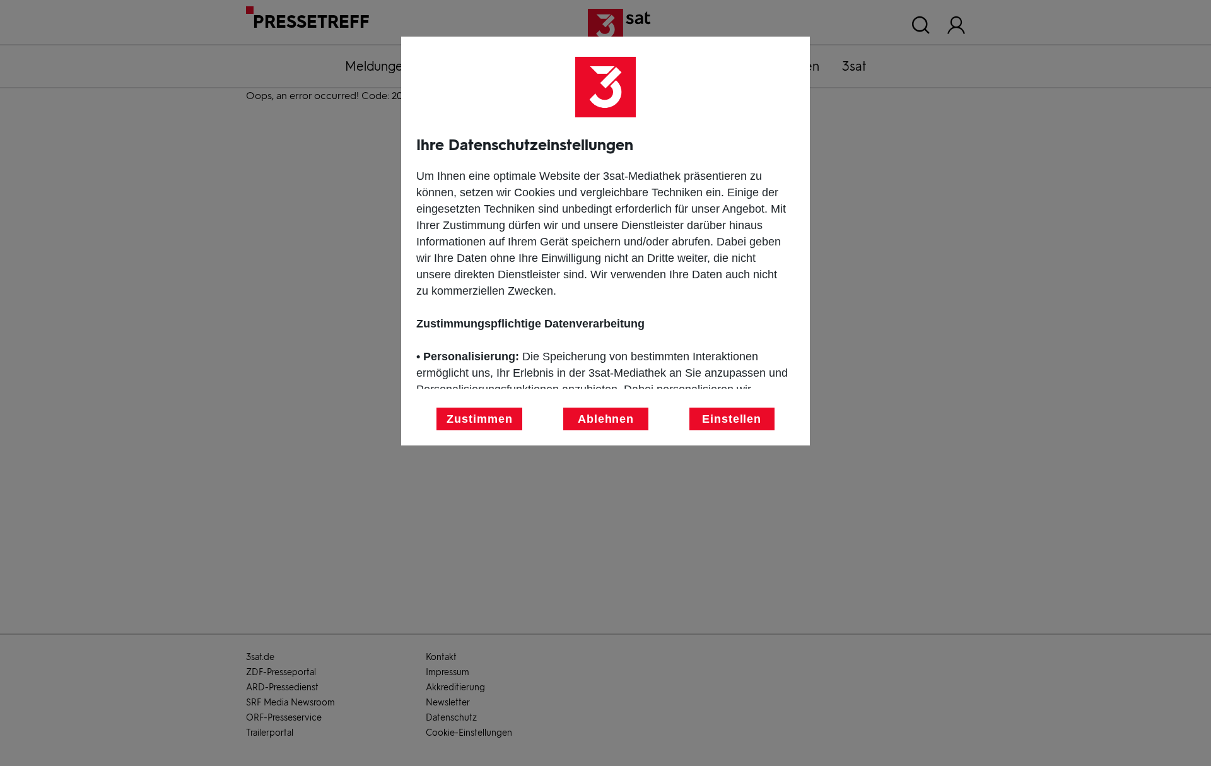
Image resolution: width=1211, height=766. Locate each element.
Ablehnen (606, 419)
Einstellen (731, 419)
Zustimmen (479, 419)
